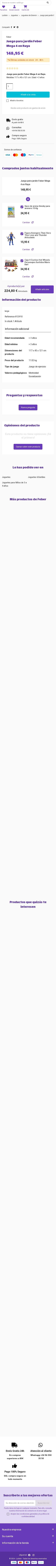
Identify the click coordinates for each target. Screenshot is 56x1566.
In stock (8, 321)
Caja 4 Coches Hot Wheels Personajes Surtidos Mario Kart (37, 262)
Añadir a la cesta (28, 94)
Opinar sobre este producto (28, 446)
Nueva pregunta (28, 407)
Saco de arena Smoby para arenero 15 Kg (37, 207)
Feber (8, 37)
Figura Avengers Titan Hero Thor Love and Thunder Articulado (38, 235)
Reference (10, 316)
